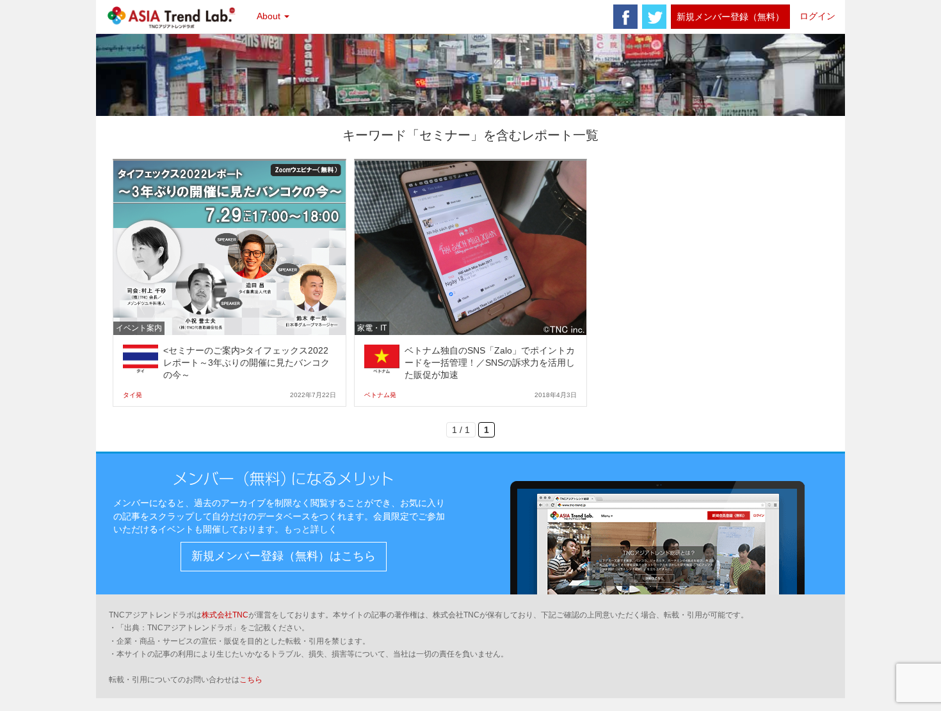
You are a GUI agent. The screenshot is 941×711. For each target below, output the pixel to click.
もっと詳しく (310, 529)
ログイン (817, 16)
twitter (654, 16)
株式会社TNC (225, 614)
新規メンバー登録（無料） (730, 17)
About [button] (270, 16)
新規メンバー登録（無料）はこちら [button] (283, 556)
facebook (625, 16)
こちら (250, 679)
